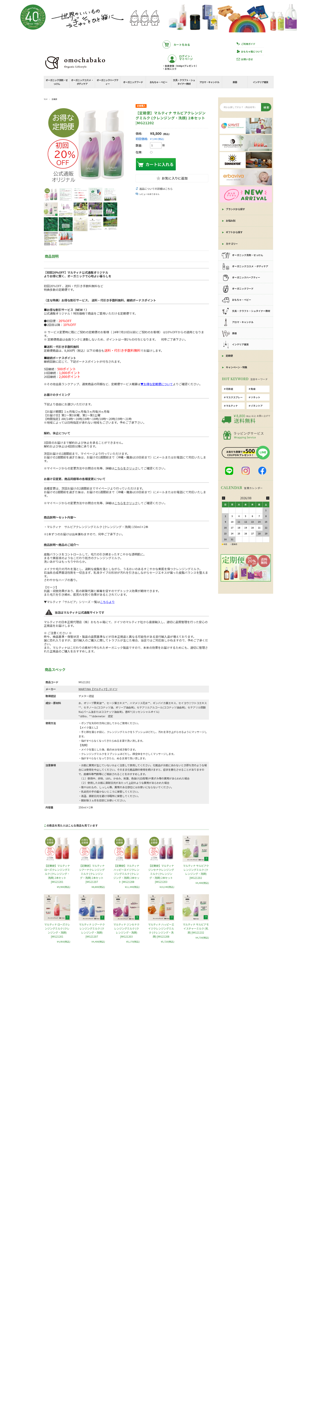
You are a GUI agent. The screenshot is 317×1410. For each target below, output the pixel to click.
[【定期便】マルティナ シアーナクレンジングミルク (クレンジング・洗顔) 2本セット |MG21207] (92, 848)
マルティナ (232, 405)
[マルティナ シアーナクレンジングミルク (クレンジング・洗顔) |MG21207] (92, 907)
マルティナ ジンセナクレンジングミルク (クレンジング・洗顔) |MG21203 (126, 930)
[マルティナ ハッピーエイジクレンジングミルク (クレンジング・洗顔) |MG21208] (161, 907)
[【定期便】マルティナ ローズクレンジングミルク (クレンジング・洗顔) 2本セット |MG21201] (57, 848)
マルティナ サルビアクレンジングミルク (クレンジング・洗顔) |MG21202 (196, 872)
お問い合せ (247, 59)
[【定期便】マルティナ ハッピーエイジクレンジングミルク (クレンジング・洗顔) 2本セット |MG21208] (126, 848)
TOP (45, 99)
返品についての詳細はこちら (156, 189)
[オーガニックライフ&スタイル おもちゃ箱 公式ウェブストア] (75, 69)
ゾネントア (257, 405)
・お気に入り (169, 68)
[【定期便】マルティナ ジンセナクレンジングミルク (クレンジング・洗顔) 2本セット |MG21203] (161, 848)
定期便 (54, 99)
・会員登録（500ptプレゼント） (180, 65)
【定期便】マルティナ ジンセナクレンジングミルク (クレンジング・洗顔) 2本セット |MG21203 (161, 874)
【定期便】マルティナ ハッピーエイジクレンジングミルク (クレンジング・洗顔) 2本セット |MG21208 (126, 874)
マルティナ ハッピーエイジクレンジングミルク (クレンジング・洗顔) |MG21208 (161, 930)
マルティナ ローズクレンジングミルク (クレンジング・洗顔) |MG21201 (57, 930)
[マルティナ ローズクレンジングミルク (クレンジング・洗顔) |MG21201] (57, 907)
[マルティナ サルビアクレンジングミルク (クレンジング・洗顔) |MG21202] (196, 848)
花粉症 (229, 389)
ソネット (255, 397)
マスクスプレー (234, 397)
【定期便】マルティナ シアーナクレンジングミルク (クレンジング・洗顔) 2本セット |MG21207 (92, 874)
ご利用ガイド (248, 44)
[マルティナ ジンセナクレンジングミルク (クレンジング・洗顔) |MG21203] (126, 907)
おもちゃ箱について (252, 51)
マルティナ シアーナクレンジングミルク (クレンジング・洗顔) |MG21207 (92, 930)
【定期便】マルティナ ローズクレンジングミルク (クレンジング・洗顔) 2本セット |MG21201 (57, 874)
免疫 (253, 389)
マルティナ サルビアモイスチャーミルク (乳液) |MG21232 (196, 928)
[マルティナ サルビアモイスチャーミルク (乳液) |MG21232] (196, 907)
